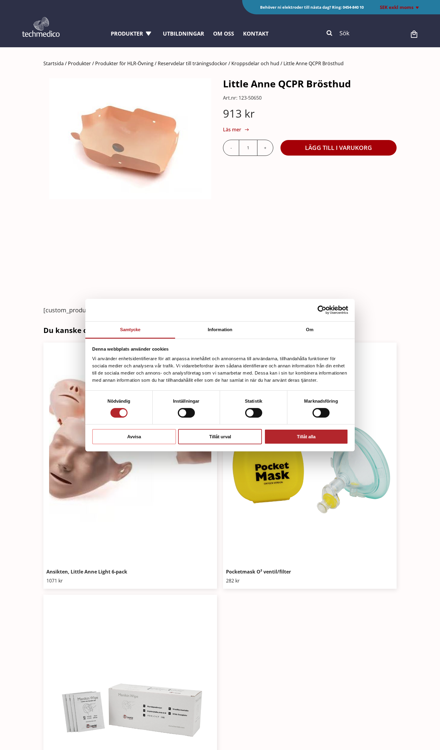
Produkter (79, 63)
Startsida (53, 63)
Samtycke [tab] (130, 329)
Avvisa (134, 436)
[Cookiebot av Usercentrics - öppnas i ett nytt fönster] (322, 309)
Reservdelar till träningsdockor (192, 63)
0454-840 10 (353, 7)
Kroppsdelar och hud (255, 63)
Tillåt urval (220, 436)
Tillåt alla (306, 436)
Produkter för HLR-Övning (124, 63)
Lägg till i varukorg (338, 148)
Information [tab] (220, 329)
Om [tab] (309, 329)
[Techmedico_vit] (41, 20)
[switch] (186, 413)
